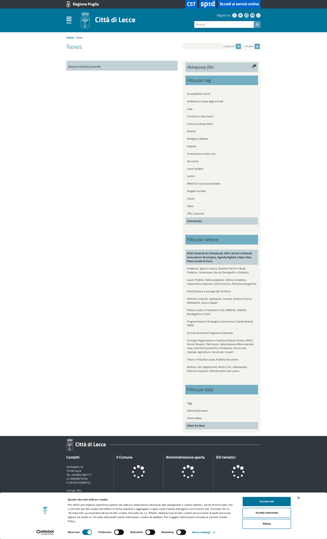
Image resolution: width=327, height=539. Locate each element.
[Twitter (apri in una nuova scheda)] (240, 15)
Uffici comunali (195, 213)
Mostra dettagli (201, 532)
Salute (190, 198)
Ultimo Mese (194, 418)
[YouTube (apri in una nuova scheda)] (252, 15)
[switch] (119, 532)
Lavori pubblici (195, 169)
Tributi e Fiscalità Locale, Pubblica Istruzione (212, 359)
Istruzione (193, 161)
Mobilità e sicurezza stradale (203, 183)
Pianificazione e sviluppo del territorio (209, 291)
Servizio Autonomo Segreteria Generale (210, 333)
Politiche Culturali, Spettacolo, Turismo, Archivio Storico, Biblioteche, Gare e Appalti (219, 301)
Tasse (190, 206)
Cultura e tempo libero (200, 124)
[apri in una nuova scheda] (207, 4)
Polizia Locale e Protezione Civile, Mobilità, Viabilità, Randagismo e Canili (217, 312)
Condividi (229, 46)
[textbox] (224, 24)
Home (69, 37)
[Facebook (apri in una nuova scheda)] (234, 15)
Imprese (191, 146)
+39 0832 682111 (81, 475)
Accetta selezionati (266, 512)
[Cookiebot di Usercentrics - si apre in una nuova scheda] (45, 532)
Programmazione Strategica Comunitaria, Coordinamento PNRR (220, 323)
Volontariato (194, 221)
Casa (189, 109)
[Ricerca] (257, 24)
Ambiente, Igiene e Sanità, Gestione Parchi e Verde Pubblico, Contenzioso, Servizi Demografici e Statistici (218, 270)
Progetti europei (196, 191)
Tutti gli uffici (74, 490)
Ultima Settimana (197, 411)
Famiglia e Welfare (197, 139)
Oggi (189, 403)
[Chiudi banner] (298, 498)
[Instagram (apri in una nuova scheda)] (258, 15)
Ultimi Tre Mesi (196, 426)
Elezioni (191, 131)
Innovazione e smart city (201, 154)
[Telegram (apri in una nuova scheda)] (246, 15)
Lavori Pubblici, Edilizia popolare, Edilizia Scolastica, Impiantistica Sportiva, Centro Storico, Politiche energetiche (221, 282)
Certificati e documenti (200, 116)
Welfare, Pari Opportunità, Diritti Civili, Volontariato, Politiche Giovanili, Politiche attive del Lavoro (217, 369)
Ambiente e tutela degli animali (205, 101)
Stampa (249, 46)
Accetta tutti (267, 501)
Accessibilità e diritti (199, 94)
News (79, 37)
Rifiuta (267, 523)
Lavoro (191, 176)
